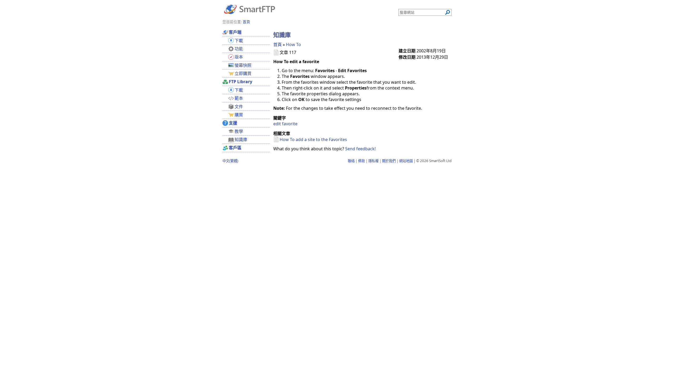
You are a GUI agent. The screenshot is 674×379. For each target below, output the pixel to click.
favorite (290, 124)
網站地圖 (406, 160)
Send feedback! (360, 149)
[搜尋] (447, 12)
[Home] (249, 9)
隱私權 (373, 160)
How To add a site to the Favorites (313, 139)
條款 (361, 160)
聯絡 (351, 160)
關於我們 (389, 160)
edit (277, 124)
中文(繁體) (230, 160)
